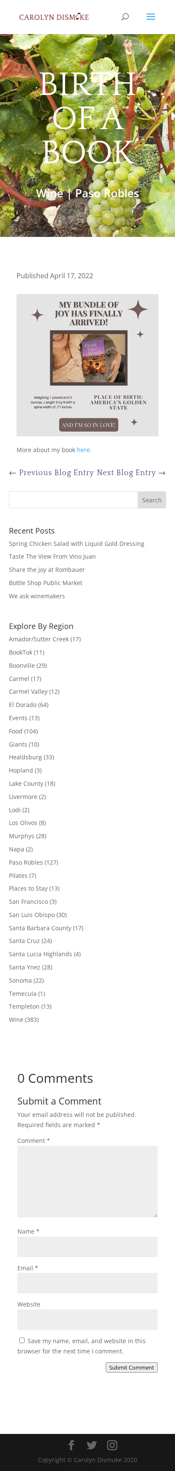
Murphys (21, 836)
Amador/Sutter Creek (39, 639)
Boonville (22, 665)
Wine (49, 193)
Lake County (26, 783)
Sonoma (20, 980)
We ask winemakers (37, 596)
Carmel (19, 679)
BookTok (20, 652)
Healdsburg (25, 757)
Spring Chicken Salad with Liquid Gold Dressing (76, 543)
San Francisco (28, 901)
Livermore (23, 797)
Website (28, 1304)
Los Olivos (23, 823)
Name (28, 1231)
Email (27, 1268)
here (83, 450)
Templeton (24, 1006)
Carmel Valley (28, 691)
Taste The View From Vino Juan (52, 556)
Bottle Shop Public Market (45, 583)
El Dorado (23, 705)
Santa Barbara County (40, 928)
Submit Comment (131, 1367)
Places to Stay (28, 888)
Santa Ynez (24, 967)
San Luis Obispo (32, 915)
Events (18, 718)
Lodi (15, 810)
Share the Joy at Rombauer (47, 569)
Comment (33, 1140)
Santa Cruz (24, 941)
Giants (18, 744)
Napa (16, 849)
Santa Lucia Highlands (40, 954)
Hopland (21, 770)
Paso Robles (107, 193)
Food (16, 731)
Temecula (23, 993)
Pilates (18, 875)
